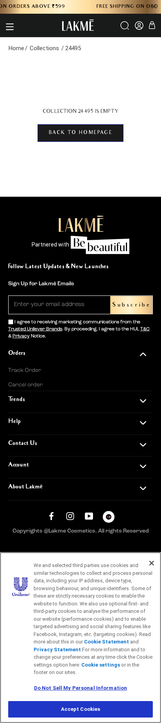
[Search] (125, 28)
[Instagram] (70, 515)
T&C (145, 329)
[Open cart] (152, 26)
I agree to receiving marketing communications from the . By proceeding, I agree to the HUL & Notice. (79, 329)
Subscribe (131, 305)
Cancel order (25, 385)
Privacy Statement (57, 649)
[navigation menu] (10, 27)
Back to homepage (80, 133)
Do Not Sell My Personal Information (80, 688)
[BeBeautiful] (108, 518)
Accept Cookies (80, 709)
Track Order (24, 370)
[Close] (151, 563)
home (16, 48)
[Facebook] (51, 515)
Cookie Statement (106, 642)
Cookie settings (100, 665)
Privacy (21, 336)
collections (44, 48)
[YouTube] (89, 515)
